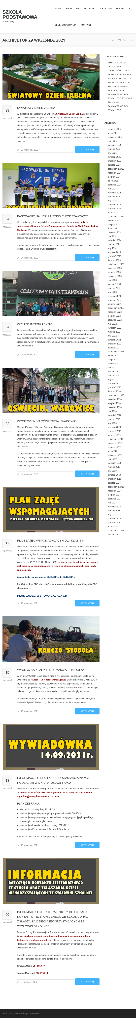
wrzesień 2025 (115, 173)
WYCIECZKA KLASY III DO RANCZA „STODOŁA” (50, 670)
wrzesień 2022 (115, 312)
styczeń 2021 (114, 383)
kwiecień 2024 (114, 240)
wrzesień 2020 (115, 399)
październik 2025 (116, 169)
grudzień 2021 (114, 343)
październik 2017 (116, 530)
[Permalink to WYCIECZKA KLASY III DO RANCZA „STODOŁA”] (51, 639)
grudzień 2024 (114, 208)
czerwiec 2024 (115, 232)
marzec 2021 (114, 375)
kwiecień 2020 (114, 415)
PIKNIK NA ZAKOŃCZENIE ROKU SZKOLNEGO (119, 106)
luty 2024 (112, 248)
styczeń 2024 (114, 252)
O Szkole (89, 8)
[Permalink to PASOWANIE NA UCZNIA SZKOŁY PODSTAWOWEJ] (51, 185)
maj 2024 (112, 236)
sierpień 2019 (114, 447)
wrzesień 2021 (115, 355)
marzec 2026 (114, 149)
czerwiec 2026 (115, 137)
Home (58, 8)
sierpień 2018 (114, 495)
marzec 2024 (114, 244)
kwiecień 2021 (114, 371)
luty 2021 (112, 379)
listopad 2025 (114, 165)
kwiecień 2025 (114, 192)
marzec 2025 (114, 196)
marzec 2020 (114, 419)
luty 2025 (112, 200)
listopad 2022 (114, 304)
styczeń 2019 (114, 475)
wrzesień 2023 (115, 268)
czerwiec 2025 (115, 184)
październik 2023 (116, 264)
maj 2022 (112, 324)
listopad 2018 (114, 483)
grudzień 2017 (114, 522)
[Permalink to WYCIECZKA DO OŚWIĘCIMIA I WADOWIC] (51, 390)
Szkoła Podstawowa (19, 15)
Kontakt (86, 24)
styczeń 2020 (114, 427)
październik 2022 (116, 308)
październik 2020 (116, 395)
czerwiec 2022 (115, 320)
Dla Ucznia (105, 8)
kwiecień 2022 (114, 328)
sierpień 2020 (114, 403)
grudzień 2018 (114, 479)
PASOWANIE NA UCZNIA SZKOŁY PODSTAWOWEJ (52, 216)
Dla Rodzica (123, 8)
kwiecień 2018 (114, 506)
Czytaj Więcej (87, 149)
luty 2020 (112, 423)
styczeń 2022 (114, 340)
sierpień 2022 (114, 316)
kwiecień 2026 (114, 145)
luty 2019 (112, 471)
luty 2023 (112, 292)
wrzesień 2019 (115, 443)
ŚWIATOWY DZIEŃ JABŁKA (36, 107)
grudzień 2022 (114, 300)
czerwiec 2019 (115, 455)
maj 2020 (112, 411)
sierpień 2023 (114, 272)
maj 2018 (112, 502)
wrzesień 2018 (115, 491)
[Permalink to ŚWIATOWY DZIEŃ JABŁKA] (51, 77)
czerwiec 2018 (115, 498)
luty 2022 (112, 336)
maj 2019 (112, 459)
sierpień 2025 (114, 177)
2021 (120, 40)
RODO (69, 8)
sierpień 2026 (114, 129)
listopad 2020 (114, 391)
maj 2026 (112, 141)
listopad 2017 (114, 526)
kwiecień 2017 (114, 534)
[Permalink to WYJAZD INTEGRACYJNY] (51, 293)
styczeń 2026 (114, 157)
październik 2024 (116, 216)
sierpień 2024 (114, 224)
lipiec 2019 (113, 451)
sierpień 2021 (114, 359)
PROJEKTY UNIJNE (118, 86)
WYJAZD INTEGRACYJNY (35, 324)
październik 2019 (116, 439)
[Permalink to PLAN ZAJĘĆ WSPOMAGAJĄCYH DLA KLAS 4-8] (51, 509)
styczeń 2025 (114, 204)
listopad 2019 (114, 435)
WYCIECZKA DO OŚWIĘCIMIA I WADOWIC (46, 421)
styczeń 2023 (114, 296)
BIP (78, 8)
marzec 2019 (114, 467)
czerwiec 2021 (115, 363)
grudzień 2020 (114, 387)
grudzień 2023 (114, 256)
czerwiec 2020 (115, 407)
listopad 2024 (114, 212)
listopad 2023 (114, 260)
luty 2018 (112, 514)
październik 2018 (116, 487)
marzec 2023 (114, 288)
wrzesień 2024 (115, 220)
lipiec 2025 (113, 181)
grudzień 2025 (114, 161)
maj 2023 (112, 280)
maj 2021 (112, 367)
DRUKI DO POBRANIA (65, 24)
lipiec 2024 (113, 228)
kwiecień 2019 (114, 463)
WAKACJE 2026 (116, 90)
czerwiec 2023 (115, 276)
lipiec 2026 (113, 133)
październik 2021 (116, 351)
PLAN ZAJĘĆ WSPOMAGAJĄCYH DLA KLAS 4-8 (50, 540)
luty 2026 (112, 153)
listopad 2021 (114, 347)
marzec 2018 (114, 510)
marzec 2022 (114, 332)
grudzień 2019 (114, 431)
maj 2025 (112, 188)
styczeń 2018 (114, 518)
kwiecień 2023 (114, 284)
